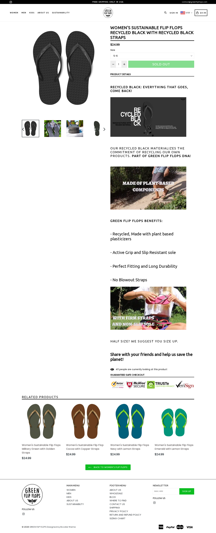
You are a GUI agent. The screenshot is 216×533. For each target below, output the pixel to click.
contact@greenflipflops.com (194, 2)
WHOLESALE (116, 493)
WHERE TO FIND (118, 500)
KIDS (31, 13)
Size (112, 50)
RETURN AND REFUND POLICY (125, 514)
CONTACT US (117, 504)
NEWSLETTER (160, 485)
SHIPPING (115, 507)
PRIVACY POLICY (119, 511)
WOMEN (14, 13)
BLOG (113, 497)
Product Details (120, 74)
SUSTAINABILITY (61, 13)
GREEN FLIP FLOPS (38, 526)
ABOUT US (43, 13)
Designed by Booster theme (61, 526)
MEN (24, 13)
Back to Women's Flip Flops (110, 467)
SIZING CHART (117, 518)
